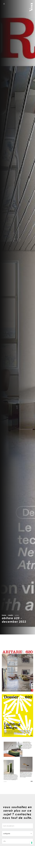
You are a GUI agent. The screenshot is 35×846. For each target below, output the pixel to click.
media (10, 615)
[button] (4, 3)
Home (4, 615)
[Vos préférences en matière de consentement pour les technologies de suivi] (32, 843)
